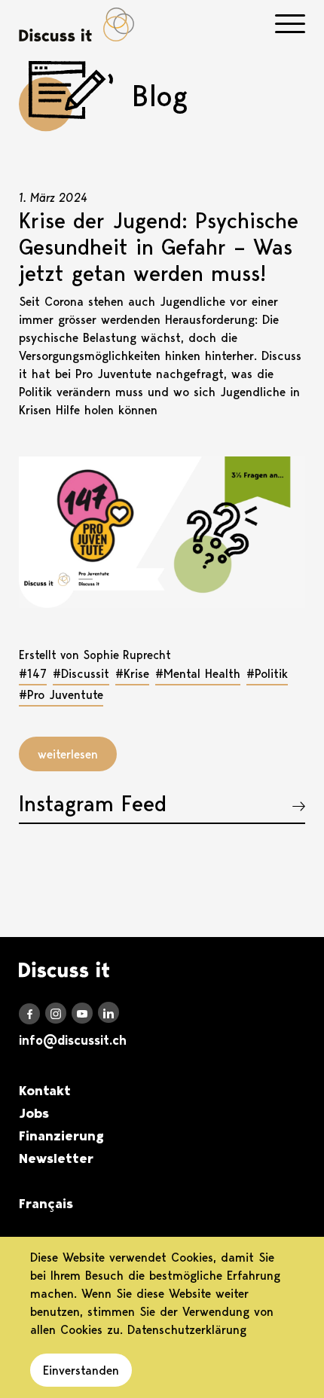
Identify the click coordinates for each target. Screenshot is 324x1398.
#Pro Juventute (61, 694)
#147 (33, 673)
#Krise (132, 673)
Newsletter (56, 1158)
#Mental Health (197, 673)
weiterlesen (68, 754)
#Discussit (81, 673)
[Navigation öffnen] (290, 23)
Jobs (34, 1113)
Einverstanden (81, 1370)
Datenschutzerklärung (186, 1329)
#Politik (267, 673)
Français (46, 1203)
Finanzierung (61, 1136)
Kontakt (45, 1090)
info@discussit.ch (73, 1040)
